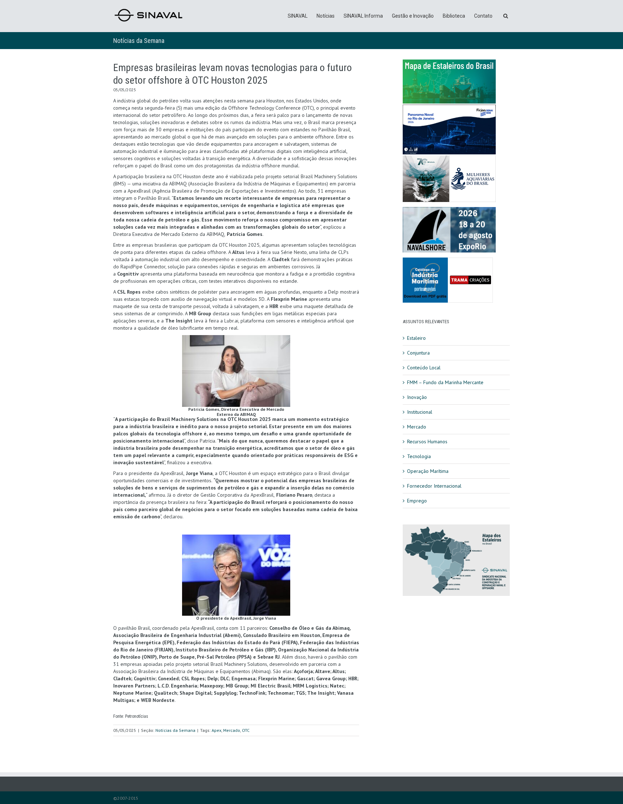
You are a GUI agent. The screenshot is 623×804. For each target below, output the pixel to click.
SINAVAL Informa (363, 16)
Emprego (417, 500)
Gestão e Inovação (413, 16)
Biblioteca (454, 16)
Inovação (417, 397)
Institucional (419, 412)
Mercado (231, 730)
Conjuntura (418, 353)
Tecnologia (419, 456)
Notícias (326, 16)
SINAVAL (298, 16)
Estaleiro (416, 338)
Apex (216, 730)
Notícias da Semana (138, 40)
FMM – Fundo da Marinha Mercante (445, 382)
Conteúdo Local (424, 367)
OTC (245, 730)
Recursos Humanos (427, 441)
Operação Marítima (428, 471)
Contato (483, 16)
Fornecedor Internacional (434, 486)
